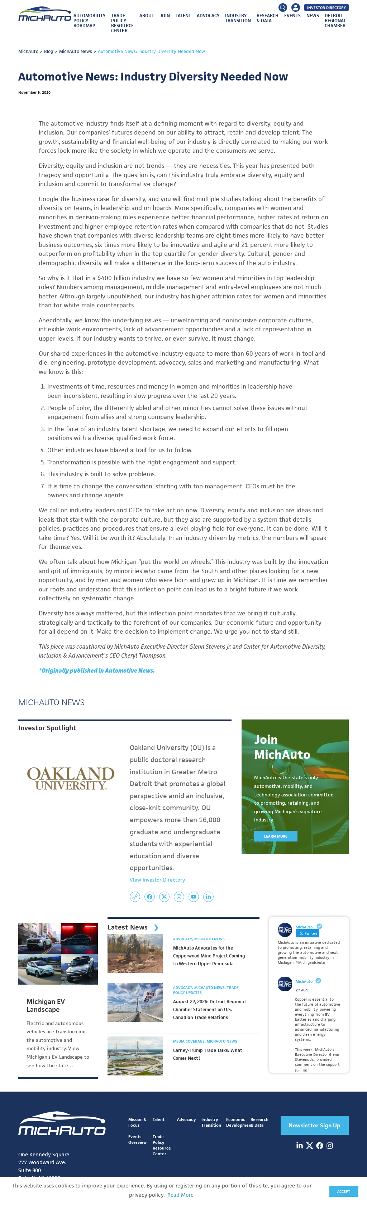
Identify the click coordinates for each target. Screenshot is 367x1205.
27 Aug (302, 989)
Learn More (275, 836)
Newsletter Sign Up (314, 1125)
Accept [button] (343, 1191)
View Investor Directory (157, 880)
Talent (183, 16)
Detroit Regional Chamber (335, 21)
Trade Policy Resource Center (122, 23)
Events (292, 16)
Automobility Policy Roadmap (89, 21)
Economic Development (239, 1122)
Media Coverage (189, 1041)
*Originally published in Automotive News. (97, 670)
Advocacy (208, 16)
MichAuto (304, 981)
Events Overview (137, 1139)
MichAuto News (209, 938)
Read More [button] (180, 1195)
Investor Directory (326, 7)
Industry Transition (238, 18)
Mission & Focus (137, 1122)
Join (165, 16)
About (146, 16)
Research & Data (267, 18)
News (312, 16)
